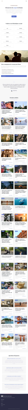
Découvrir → (14, 16)
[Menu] (26, 1)
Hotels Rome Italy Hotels (8, 396)
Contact (2, 405)
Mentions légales (3, 404)
